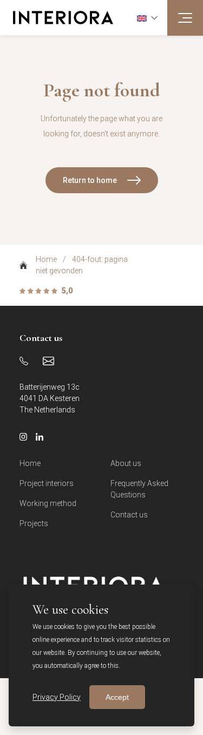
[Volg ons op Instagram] (23, 437)
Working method (47, 503)
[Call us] (23, 361)
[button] (147, 17)
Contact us (129, 514)
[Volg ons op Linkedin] (39, 437)
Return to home (90, 180)
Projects (33, 523)
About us (125, 463)
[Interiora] (56, 17)
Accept (117, 697)
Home (46, 259)
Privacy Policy (56, 697)
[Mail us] (48, 361)
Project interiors (46, 483)
